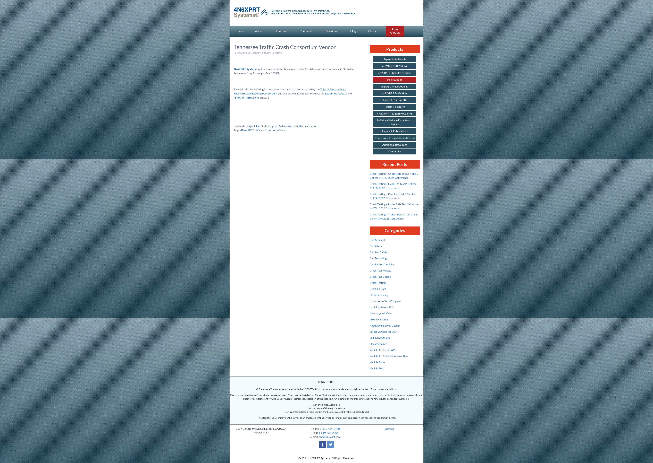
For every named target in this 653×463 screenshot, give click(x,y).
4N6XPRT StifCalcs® (395, 66)
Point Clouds (395, 31)
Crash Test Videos (380, 276)
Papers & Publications (395, 131)
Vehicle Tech (377, 368)
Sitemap (389, 428)
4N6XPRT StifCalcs (246, 97)
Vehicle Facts (377, 362)
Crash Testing (378, 282)
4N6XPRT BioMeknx (394, 93)
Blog (353, 31)
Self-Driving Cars (380, 337)
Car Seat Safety (379, 252)
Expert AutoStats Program (262, 126)
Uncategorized (378, 343)
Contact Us (394, 151)
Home (239, 31)
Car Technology (379, 258)
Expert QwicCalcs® (394, 99)
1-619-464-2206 (328, 432)
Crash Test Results (380, 270)
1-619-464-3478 (330, 428)
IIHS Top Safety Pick (382, 307)
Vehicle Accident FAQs (383, 350)
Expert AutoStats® (394, 59)
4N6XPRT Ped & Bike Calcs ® (395, 113)
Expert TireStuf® (394, 106)
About (258, 31)
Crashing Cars (378, 288)
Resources (331, 31)
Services (307, 31)
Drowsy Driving (379, 294)
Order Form (281, 31)
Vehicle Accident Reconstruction (298, 126)
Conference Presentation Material (395, 137)
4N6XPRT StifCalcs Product (394, 72)
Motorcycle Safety (381, 313)
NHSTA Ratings (379, 319)
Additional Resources (394, 144)
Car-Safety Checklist (382, 264)
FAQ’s (372, 31)
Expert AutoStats (336, 93)
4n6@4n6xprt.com (330, 436)
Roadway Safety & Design (385, 325)
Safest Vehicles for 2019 (384, 331)
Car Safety (376, 246)
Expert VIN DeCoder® (394, 86)
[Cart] (415, 31)
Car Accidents (378, 239)
